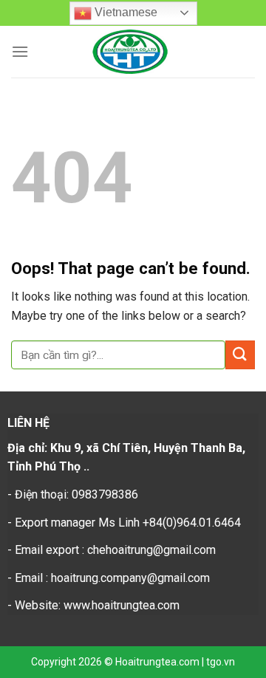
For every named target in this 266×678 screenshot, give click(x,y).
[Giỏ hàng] (243, 52)
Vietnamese (124, 12)
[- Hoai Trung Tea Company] (130, 52)
